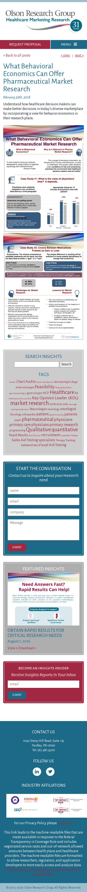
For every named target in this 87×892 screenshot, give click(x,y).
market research (29, 403)
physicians (63, 419)
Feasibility (44, 386)
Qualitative (38, 430)
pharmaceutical (37, 419)
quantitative (65, 429)
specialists (47, 440)
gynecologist (34, 393)
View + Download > (22, 648)
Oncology (15, 414)
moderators (23, 409)
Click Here (65, 823)
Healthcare (62, 392)
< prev (65, 55)
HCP (46, 393)
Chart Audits (26, 382)
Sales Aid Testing (25, 440)
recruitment (50, 435)
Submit (17, 547)
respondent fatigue (69, 435)
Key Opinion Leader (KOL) (55, 398)
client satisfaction (45, 382)
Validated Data (29, 445)
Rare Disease (35, 435)
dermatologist (62, 381)
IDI (76, 393)
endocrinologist (25, 387)
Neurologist (38, 409)
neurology (54, 409)
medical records (58, 404)
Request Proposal (25, 44)
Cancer (13, 382)
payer (18, 420)
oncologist (68, 409)
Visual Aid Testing (52, 445)
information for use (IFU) (20, 398)
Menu (66, 44)
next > (79, 55)
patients (70, 414)
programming (17, 430)
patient (42, 414)
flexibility (67, 387)
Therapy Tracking (65, 440)
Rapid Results (18, 435)
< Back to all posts (16, 55)
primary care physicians (29, 425)
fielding (58, 387)
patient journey (56, 414)
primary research (63, 425)
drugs (74, 381)
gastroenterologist (17, 393)
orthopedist (29, 414)
